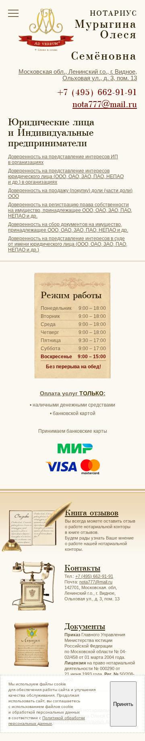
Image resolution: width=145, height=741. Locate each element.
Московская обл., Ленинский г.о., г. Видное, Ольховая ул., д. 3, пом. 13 (78, 74)
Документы (84, 626)
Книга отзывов (91, 513)
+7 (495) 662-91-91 (97, 92)
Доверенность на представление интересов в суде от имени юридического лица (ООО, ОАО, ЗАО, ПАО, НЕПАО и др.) (67, 244)
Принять (123, 704)
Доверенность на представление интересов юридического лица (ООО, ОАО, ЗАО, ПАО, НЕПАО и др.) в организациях (66, 176)
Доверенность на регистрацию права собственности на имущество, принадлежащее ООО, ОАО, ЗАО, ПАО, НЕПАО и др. (70, 210)
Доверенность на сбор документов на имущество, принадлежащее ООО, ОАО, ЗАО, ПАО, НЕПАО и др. (68, 227)
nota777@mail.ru (104, 104)
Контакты (82, 568)
